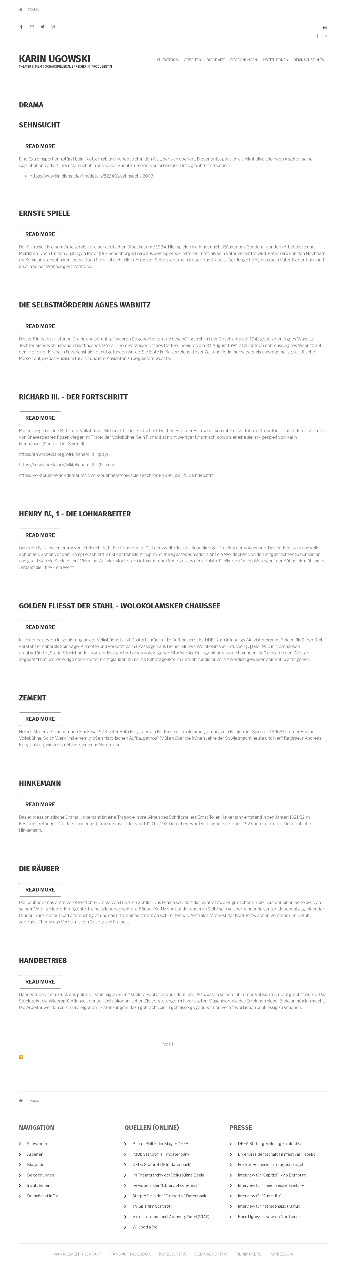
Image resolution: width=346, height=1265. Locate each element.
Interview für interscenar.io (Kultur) (269, 1206)
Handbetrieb (43, 961)
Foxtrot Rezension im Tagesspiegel (270, 1164)
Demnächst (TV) (210, 1254)
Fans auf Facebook (131, 1254)
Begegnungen (243, 60)
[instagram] (51, 27)
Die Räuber (39, 869)
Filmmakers (248, 1254)
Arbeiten (192, 60)
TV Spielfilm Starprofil (152, 1206)
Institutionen (275, 60)
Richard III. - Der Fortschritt (73, 397)
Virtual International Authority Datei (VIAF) (170, 1216)
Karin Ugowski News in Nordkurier (269, 1216)
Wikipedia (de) (145, 1227)
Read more (43, 148)
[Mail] (32, 27)
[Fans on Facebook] (23, 27)
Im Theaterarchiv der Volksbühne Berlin (168, 1175)
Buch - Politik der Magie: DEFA (160, 1143)
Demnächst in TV (309, 60)
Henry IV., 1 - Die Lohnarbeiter (75, 514)
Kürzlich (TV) (172, 1254)
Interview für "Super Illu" (259, 1196)
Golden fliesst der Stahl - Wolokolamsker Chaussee (120, 606)
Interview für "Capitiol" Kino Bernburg (272, 1175)
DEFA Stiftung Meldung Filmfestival (270, 1143)
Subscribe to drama (21, 1057)
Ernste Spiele (44, 213)
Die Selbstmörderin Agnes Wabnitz (85, 305)
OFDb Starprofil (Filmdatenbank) (161, 1164)
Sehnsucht (39, 125)
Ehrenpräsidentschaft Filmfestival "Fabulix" (277, 1154)
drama (31, 105)
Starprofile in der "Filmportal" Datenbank (169, 1196)
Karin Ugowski (55, 59)
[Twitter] (42, 27)
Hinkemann (40, 783)
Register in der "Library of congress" (165, 1185)
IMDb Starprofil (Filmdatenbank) (161, 1154)
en (324, 27)
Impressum (281, 1254)
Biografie (216, 60)
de (324, 35)
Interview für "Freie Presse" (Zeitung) (271, 1185)
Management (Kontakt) (77, 1254)
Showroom (168, 60)
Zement (32, 698)
